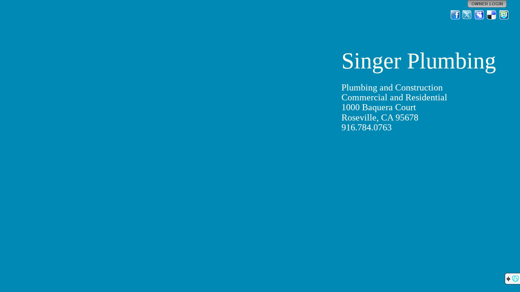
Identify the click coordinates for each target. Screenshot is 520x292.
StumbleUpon (504, 15)
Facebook (455, 15)
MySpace (479, 15)
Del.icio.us (492, 15)
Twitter (467, 15)
